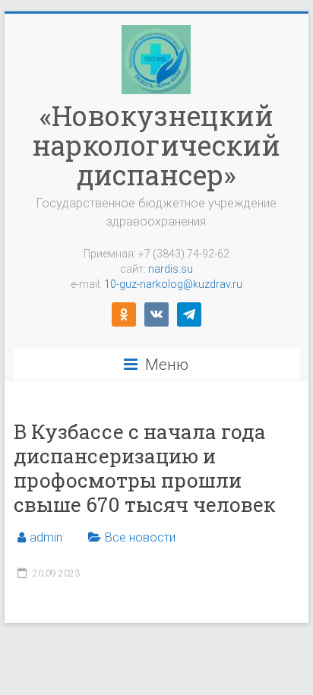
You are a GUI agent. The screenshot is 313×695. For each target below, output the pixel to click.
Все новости (140, 537)
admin (46, 537)
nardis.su (170, 269)
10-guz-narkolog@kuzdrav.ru (173, 284)
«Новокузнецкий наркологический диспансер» (156, 145)
